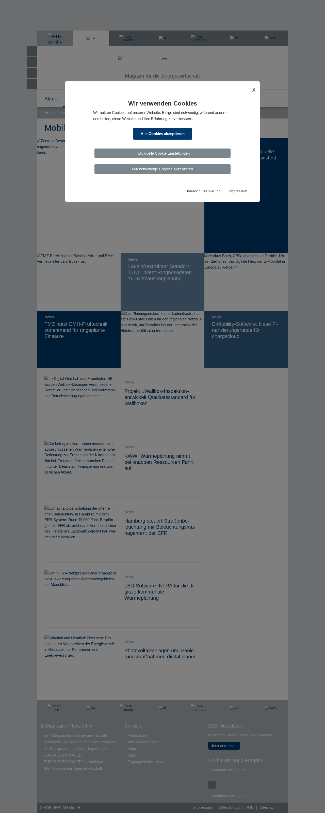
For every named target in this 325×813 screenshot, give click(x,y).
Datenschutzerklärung (203, 191)
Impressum (238, 191)
